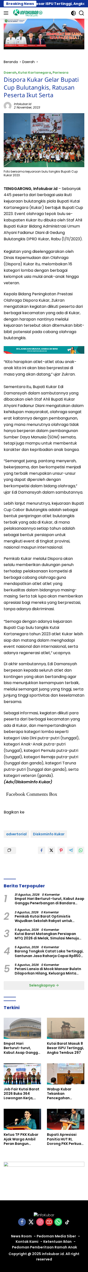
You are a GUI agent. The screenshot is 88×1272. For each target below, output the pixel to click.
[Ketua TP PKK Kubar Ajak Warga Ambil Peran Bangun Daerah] (22, 1119)
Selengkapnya (42, 985)
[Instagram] (40, 1222)
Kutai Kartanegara (34, 72)
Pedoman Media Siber (56, 1236)
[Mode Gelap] (73, 13)
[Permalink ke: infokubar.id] (7, 105)
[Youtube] (49, 1222)
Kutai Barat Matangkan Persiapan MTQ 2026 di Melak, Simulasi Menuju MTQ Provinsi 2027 (47, 936)
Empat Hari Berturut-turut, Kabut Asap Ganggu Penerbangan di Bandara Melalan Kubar (49, 900)
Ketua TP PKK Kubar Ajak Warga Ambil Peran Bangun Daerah (21, 1139)
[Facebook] (22, 1222)
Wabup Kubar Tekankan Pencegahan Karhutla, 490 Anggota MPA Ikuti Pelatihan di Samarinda (63, 1093)
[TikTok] (67, 1222)
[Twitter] (31, 1222)
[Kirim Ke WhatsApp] (80, 850)
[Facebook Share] (41, 850)
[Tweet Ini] (51, 850)
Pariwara (60, 72)
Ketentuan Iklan (57, 1241)
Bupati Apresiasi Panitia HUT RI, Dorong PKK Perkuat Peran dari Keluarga (65, 1139)
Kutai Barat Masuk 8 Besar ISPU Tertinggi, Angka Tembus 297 (65, 1048)
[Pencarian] (81, 13)
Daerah (10, 72)
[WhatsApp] (58, 1222)
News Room (21, 1236)
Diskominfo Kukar (49, 834)
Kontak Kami (27, 1241)
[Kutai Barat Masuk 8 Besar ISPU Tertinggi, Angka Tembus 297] (65, 1028)
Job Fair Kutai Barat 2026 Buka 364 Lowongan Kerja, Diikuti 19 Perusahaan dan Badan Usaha (21, 1093)
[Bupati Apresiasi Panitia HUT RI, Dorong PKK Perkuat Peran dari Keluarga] (65, 1119)
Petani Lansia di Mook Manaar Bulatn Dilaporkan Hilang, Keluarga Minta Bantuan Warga (48, 971)
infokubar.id (22, 104)
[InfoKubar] (27, 13)
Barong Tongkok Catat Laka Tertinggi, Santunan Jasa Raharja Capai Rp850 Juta (49, 953)
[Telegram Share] (71, 850)
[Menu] (7, 13)
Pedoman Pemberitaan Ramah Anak (44, 1247)
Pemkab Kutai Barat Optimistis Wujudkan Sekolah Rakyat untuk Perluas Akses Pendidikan (43, 918)
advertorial (16, 834)
